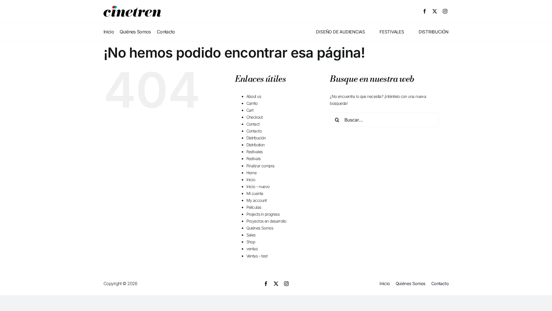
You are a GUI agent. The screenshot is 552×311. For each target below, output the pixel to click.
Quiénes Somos (259, 227)
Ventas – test (257, 255)
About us (253, 96)
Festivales (254, 151)
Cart (250, 110)
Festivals (253, 158)
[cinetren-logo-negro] (132, 7)
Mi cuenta (254, 193)
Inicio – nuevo (258, 186)
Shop (250, 241)
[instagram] (445, 11)
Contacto (254, 130)
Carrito (252, 103)
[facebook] (424, 11)
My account (256, 200)
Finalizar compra (260, 165)
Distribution (255, 144)
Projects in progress (263, 214)
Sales (251, 234)
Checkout (254, 117)
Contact (253, 124)
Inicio (250, 179)
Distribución (256, 137)
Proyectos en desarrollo (266, 221)
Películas (253, 207)
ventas (252, 248)
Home (251, 172)
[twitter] (434, 11)
